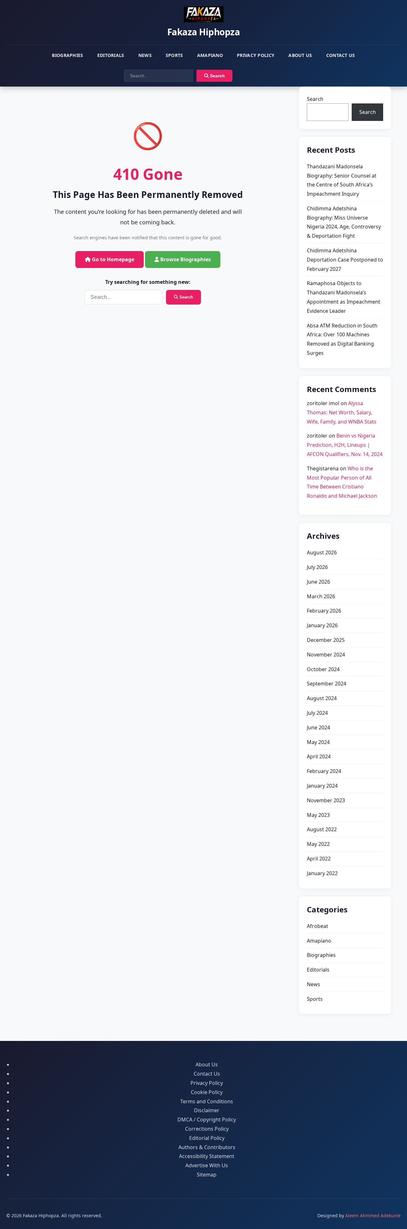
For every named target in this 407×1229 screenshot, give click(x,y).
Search (217, 75)
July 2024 (317, 712)
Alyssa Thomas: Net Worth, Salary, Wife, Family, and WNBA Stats (341, 412)
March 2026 (321, 596)
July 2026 (317, 567)
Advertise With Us (206, 1165)
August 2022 (322, 829)
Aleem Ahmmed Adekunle (373, 1215)
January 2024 (322, 785)
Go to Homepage (112, 259)
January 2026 (322, 625)
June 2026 (318, 581)
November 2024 (326, 654)
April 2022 (319, 858)
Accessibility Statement (206, 1156)
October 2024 (323, 669)
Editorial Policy (206, 1137)
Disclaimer (206, 1110)
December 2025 (326, 639)
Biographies (67, 55)
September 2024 (326, 683)
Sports (174, 55)
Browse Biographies (185, 259)
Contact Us (340, 55)
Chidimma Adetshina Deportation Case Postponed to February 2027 (345, 259)
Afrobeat (317, 926)
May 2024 (318, 742)
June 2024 (318, 727)
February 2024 (324, 771)
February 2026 (324, 610)
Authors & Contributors (206, 1147)
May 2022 (318, 843)
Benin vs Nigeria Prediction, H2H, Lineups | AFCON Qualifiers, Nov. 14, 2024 (345, 445)
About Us (300, 55)
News (145, 55)
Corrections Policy (207, 1128)
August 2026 (322, 552)
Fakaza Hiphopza (203, 32)
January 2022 (322, 873)
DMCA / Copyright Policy (206, 1119)
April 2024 (319, 756)
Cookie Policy (207, 1092)
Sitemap (207, 1174)
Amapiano (210, 55)
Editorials (110, 55)
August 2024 (322, 698)
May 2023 (318, 814)
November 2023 (326, 800)
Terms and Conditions (206, 1101)
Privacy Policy (255, 55)
